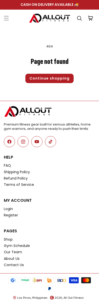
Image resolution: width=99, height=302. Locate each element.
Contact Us (14, 264)
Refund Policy (16, 178)
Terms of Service (19, 184)
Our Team (13, 252)
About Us (12, 258)
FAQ (7, 165)
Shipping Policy (17, 171)
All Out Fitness (73, 298)
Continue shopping (49, 78)
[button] (6, 18)
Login (8, 208)
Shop (8, 239)
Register (11, 215)
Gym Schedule (17, 245)
